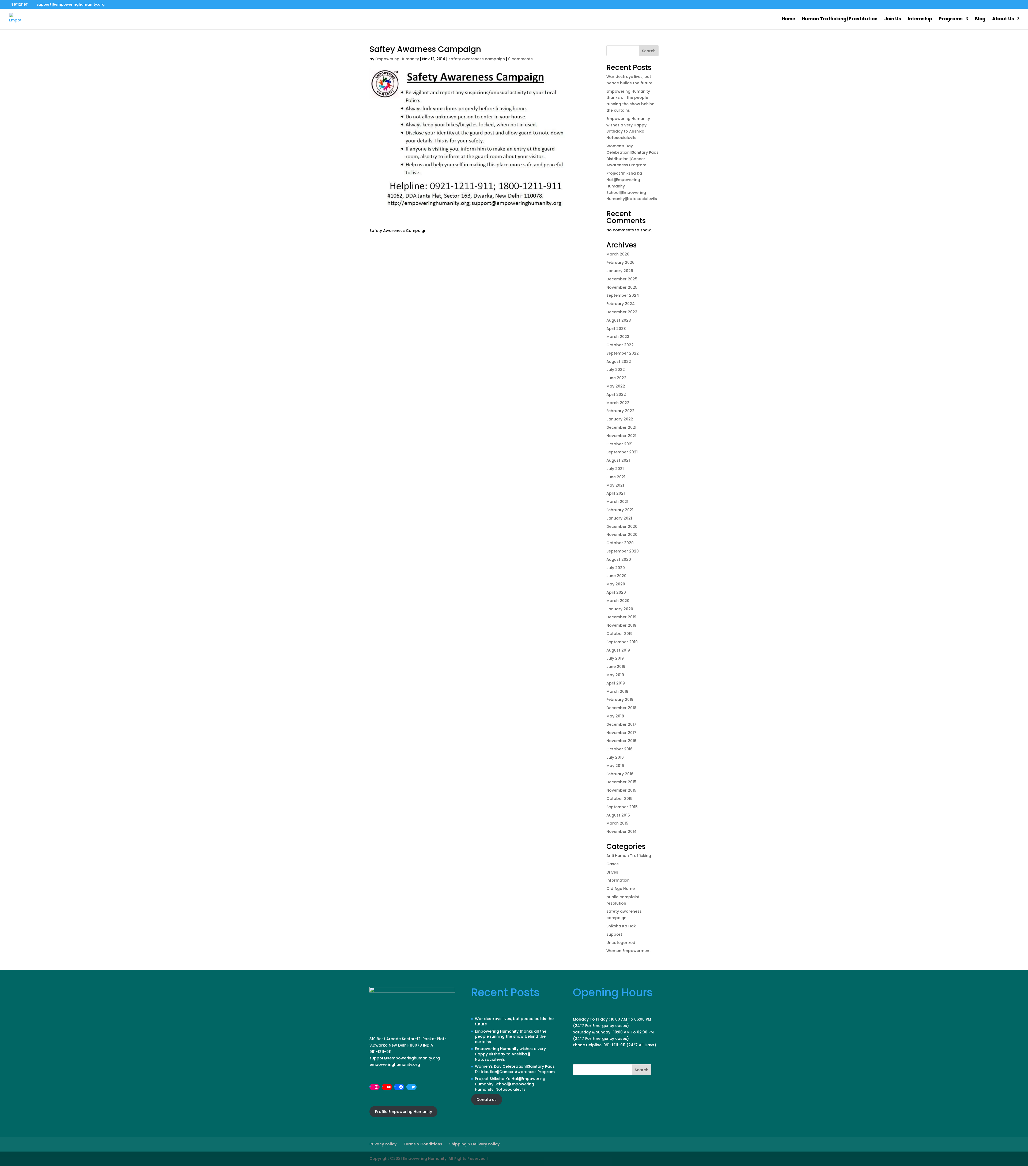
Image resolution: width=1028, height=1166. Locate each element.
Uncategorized (620, 942)
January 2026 (619, 270)
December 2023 (621, 312)
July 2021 (615, 468)
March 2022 (617, 402)
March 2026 (617, 254)
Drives (612, 872)
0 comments (520, 59)
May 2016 (615, 765)
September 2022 (622, 353)
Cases (612, 864)
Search (649, 51)
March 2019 (617, 691)
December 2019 (621, 617)
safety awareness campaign (476, 59)
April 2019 (615, 683)
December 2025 (621, 279)
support (614, 934)
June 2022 (616, 378)
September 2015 (622, 807)
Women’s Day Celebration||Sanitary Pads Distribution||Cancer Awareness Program (515, 1069)
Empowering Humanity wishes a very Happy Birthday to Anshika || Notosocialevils (510, 1054)
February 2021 (619, 510)
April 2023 (616, 328)
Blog (980, 19)
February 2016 (619, 774)
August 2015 (618, 815)
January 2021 (619, 518)
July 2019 (615, 658)
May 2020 (615, 584)
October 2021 (619, 444)
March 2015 (617, 823)
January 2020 (619, 609)
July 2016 (615, 757)
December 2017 (621, 724)
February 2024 (620, 303)
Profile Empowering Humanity (403, 1111)
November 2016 (621, 740)
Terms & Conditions (422, 1144)
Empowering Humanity (397, 59)
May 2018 (615, 716)
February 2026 (620, 262)
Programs (951, 19)
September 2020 (622, 551)
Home (788, 19)
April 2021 (615, 493)
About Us (1003, 19)
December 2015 (621, 782)
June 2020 (616, 575)
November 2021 (621, 435)
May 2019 (615, 675)
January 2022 (619, 419)
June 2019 (615, 666)
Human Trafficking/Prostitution (840, 19)
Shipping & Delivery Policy (474, 1144)
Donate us (487, 1099)
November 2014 (621, 831)
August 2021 (618, 460)
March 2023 (617, 336)
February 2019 (619, 699)
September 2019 (622, 642)
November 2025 (621, 287)
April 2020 (616, 592)
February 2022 (620, 410)
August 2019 (618, 650)
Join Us (892, 19)
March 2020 (617, 600)
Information (618, 880)
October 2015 (619, 798)
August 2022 (618, 361)
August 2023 (618, 320)
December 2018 (621, 707)
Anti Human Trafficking (628, 855)
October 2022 (620, 345)
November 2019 (621, 625)
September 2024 (622, 295)
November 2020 (621, 534)
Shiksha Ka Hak (621, 926)
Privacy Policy (382, 1144)
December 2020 (621, 526)
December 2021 (621, 427)
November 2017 (621, 732)
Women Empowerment (628, 950)
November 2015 (621, 790)
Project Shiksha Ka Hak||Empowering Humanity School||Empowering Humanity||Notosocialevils (510, 1084)
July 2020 (615, 567)
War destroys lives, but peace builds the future (514, 1021)
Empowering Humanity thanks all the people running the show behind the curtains (510, 1036)
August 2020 (618, 559)
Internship (920, 19)
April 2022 (616, 394)
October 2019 (619, 633)
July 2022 (615, 369)
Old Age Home (620, 888)
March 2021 (617, 501)
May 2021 (615, 485)
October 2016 (619, 749)
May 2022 (615, 386)
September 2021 (622, 452)
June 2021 (615, 477)
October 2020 (620, 543)
